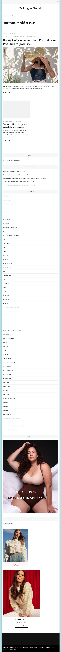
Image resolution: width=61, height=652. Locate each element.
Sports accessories (10, 362)
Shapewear (6, 335)
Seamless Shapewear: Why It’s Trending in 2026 (16, 175)
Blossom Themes (50, 647)
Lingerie (5, 303)
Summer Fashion (31, 36)
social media (7, 358)
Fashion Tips (7, 267)
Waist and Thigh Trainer (11, 418)
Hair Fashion (7, 275)
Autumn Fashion (8, 204)
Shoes (5, 343)
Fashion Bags (7, 263)
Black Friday (7, 220)
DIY (4, 247)
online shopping (8, 315)
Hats (4, 279)
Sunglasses (7, 378)
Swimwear (19, 121)
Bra (4, 232)
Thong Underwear (9, 398)
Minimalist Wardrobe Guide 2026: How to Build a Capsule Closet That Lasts (24, 178)
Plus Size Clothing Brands (12, 331)
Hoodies (6, 283)
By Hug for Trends (30, 8)
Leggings (6, 295)
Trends (5, 410)
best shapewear (8, 212)
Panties (5, 319)
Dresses (5, 251)
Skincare (22, 36)
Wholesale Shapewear (10, 430)
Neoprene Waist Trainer (11, 307)
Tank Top (6, 394)
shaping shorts (8, 339)
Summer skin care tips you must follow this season (15, 125)
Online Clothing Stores (11, 311)
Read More (6, 92)
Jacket (5, 287)
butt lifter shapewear (11, 235)
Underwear (7, 414)
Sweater (6, 382)
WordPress (13, 649)
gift (4, 271)
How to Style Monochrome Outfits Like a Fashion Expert (18, 182)
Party (5, 323)
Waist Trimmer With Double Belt (14, 426)
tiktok (5, 402)
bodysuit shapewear (10, 228)
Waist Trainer (8, 422)
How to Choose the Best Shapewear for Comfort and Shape (19, 185)
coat (4, 239)
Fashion (5, 259)
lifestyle (6, 299)
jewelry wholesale (8, 524)
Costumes (6, 243)
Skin (4, 350)
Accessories (7, 196)
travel (5, 406)
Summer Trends (8, 374)
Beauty (16, 36)
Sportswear (7, 366)
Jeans (5, 291)
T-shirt (5, 390)
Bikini (4, 216)
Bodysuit (6, 224)
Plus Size (6, 327)
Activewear (7, 200)
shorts (5, 346)
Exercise (6, 255)
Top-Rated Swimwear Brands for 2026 (14, 171)
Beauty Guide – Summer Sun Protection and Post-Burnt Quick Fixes (30, 42)
